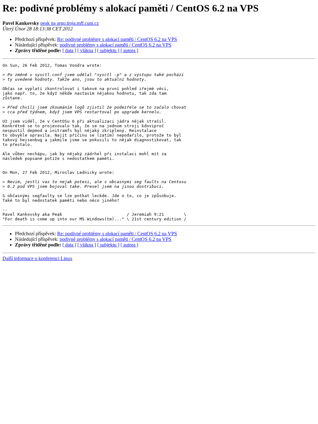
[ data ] (69, 50)
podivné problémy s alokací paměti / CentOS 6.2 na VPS (115, 44)
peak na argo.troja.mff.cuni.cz (69, 23)
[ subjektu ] (108, 50)
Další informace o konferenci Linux (37, 258)
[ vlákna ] (86, 50)
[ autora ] (129, 50)
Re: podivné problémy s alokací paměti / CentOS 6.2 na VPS (117, 39)
